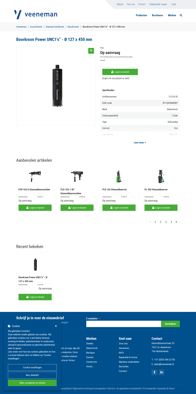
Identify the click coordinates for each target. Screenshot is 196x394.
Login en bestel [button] (121, 71)
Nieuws (120, 4)
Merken (172, 15)
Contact (141, 4)
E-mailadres (93, 318)
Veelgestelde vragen (158, 4)
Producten (141, 15)
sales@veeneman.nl (164, 364)
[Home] (35, 14)
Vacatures (124, 348)
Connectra (91, 362)
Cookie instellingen (32, 367)
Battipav (90, 352)
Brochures (157, 15)
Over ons (131, 4)
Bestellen (124, 366)
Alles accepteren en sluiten (32, 382)
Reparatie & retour (128, 357)
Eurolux (90, 357)
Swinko (89, 343)
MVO (121, 352)
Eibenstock (92, 348)
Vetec (89, 366)
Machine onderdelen (129, 362)
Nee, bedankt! (32, 375)
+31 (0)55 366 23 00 (164, 359)
